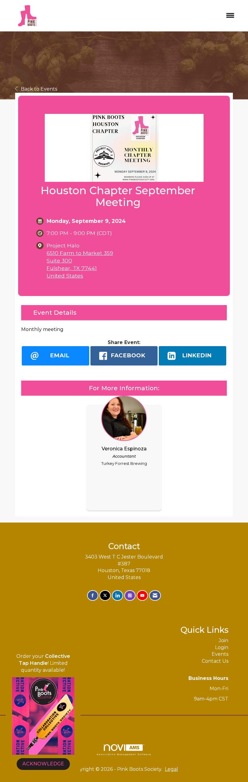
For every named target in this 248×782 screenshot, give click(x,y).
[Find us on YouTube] (142, 595)
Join (223, 640)
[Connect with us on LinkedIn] (117, 595)
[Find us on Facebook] (92, 595)
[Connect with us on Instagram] (129, 595)
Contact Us (215, 661)
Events (220, 654)
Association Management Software (124, 754)
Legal (171, 769)
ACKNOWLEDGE (43, 764)
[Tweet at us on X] (105, 595)
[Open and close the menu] (144, 15)
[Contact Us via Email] (155, 595)
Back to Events (39, 89)
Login (221, 647)
